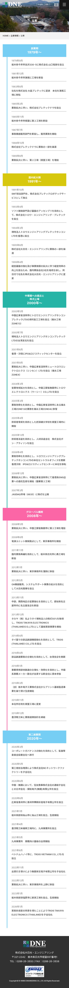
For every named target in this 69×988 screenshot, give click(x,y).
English (40, 4)
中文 (47, 4)
